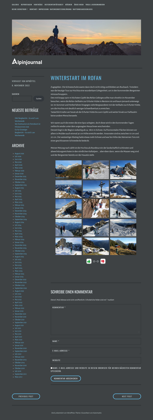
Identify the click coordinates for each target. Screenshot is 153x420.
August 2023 (19, 257)
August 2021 (19, 325)
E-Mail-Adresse (60, 350)
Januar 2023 (19, 277)
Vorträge (38, 4)
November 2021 (20, 317)
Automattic (97, 413)
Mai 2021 (18, 334)
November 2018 (21, 365)
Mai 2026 (18, 162)
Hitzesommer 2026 (22, 127)
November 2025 (21, 179)
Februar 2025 (19, 205)
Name (55, 341)
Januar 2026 (19, 174)
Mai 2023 (18, 265)
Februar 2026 (19, 171)
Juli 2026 (18, 156)
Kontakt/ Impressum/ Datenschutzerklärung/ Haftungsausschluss (61, 9)
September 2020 (21, 351)
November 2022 (21, 282)
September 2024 (21, 219)
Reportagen (26, 4)
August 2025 (19, 188)
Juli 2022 (18, 294)
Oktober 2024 (20, 217)
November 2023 (21, 248)
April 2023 (18, 268)
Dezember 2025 (20, 176)
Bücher (68, 4)
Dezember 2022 (20, 280)
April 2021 (18, 337)
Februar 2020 (19, 357)
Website (56, 360)
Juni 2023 (18, 262)
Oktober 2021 (20, 320)
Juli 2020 (18, 354)
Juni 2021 (18, 331)
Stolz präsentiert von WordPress (63, 413)
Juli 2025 (18, 191)
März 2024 (19, 237)
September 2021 (21, 322)
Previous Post (29, 396)
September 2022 (21, 288)
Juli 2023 (18, 259)
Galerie (15, 4)
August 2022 (19, 291)
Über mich (79, 4)
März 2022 (18, 305)
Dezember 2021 (20, 314)
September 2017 (21, 374)
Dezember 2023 (20, 245)
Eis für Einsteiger (21, 130)
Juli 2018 (18, 371)
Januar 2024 (19, 242)
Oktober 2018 (20, 368)
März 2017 (18, 377)
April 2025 (18, 199)
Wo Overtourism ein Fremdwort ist (27, 124)
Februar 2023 (19, 274)
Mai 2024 (18, 231)
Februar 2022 (19, 308)
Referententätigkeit (54, 4)
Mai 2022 (18, 300)
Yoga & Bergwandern (95, 4)
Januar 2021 (19, 345)
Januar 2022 (19, 311)
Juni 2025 (18, 194)
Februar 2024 (19, 239)
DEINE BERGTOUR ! (20, 9)
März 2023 (18, 271)
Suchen (15, 94)
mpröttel (31, 81)
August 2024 (19, 222)
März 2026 (19, 168)
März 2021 (18, 340)
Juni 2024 (18, 228)
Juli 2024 (18, 225)
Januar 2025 (19, 208)
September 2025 (21, 185)
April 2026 (18, 165)
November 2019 (21, 360)
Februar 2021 (19, 343)
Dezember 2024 (20, 211)
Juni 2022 (18, 297)
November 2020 (21, 348)
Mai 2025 (18, 196)
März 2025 (18, 202)
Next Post (131, 396)
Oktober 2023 (20, 251)
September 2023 (21, 254)
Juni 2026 (18, 159)
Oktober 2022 (20, 285)
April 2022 (18, 302)
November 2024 (21, 214)
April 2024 (18, 234)
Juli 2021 (18, 328)
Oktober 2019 (20, 363)
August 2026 (19, 154)
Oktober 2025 (20, 182)
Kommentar (59, 307)
